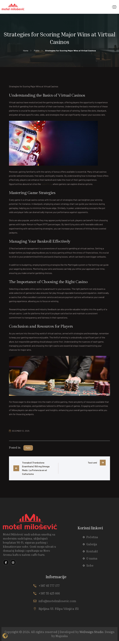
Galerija (91, 544)
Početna (92, 537)
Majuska (62, 636)
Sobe (89, 565)
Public (28, 448)
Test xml (92, 462)
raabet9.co (46, 184)
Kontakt (92, 551)
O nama (91, 558)
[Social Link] (6, 562)
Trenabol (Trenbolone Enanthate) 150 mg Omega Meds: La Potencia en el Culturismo (36, 468)
